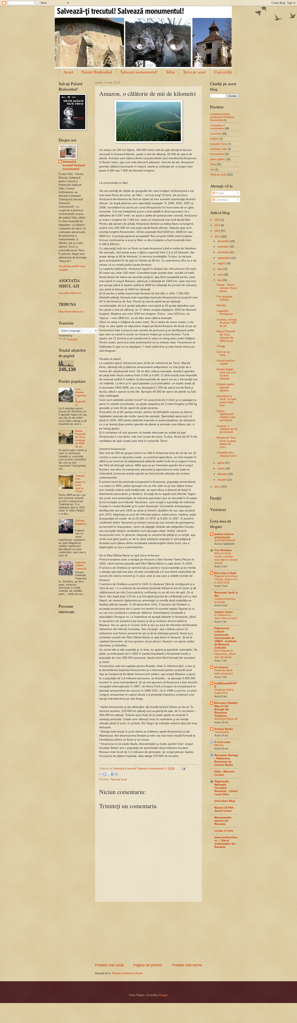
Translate (72, 339)
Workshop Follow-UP (226, 719)
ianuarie (222, 479)
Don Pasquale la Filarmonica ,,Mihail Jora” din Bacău (225, 654)
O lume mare (222, 742)
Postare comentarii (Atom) (127, 973)
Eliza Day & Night (225, 573)
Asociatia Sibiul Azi (70, 293)
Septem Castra (223, 611)
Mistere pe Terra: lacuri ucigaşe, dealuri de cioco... (227, 442)
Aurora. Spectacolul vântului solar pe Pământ (226, 416)
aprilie (221, 462)
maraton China (218, 143)
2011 (217, 486)
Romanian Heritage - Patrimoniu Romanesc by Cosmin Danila (226, 760)
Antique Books (223, 728)
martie (221, 468)
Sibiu (170, 72)
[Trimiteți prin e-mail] (101, 774)
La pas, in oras (223, 830)
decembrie (223, 241)
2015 (217, 219)
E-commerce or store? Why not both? (226, 617)
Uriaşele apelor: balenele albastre (226, 387)
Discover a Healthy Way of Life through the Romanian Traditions (226, 709)
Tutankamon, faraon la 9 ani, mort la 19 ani (80, 483)
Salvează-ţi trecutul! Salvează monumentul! (74, 165)
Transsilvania (221, 732)
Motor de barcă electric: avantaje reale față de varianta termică (226, 558)
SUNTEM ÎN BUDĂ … (226, 540)
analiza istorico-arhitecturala (224, 536)
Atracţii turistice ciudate (226, 362)
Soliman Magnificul (80, 523)
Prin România (223, 550)
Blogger (163, 995)
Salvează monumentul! (139, 72)
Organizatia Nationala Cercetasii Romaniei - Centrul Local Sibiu (226, 788)
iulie (220, 269)
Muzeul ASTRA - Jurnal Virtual (224, 809)
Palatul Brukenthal (96, 72)
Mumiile (221, 305)
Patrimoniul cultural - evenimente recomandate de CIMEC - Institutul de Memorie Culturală (225, 638)
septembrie (224, 257)
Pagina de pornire (147, 965)
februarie (222, 473)
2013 (217, 230)
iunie (220, 274)
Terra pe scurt (194, 72)
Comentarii (221, 199)
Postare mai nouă (109, 965)
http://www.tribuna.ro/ (71, 311)
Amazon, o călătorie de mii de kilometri (227, 429)
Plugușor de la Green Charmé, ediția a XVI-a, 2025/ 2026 (226, 579)
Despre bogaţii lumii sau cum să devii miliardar (226, 374)
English (214, 138)
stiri (212, 169)
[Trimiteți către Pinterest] (116, 774)
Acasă (68, 72)
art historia (221, 667)
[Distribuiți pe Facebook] (113, 774)
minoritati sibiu (218, 148)
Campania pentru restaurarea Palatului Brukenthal (222, 117)
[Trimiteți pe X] (109, 774)
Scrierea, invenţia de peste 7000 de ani (227, 322)
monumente (217, 154)
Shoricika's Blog (224, 801)
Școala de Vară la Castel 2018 (224, 691)
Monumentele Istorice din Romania (222, 821)
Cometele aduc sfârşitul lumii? (227, 454)
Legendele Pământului (225, 312)
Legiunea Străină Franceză (80, 565)
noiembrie (223, 246)
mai (219, 280)
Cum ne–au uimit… (223, 353)
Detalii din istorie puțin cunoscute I (223, 672)
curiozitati (215, 133)
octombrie (223, 252)
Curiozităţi (223, 72)
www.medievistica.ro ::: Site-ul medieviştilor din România (226, 842)
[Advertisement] (148, 932)
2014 (217, 225)
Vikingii (221, 346)
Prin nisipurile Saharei (224, 298)
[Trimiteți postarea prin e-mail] (182, 768)
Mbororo (219, 745)
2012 (217, 236)
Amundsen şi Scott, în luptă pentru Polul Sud (226, 401)
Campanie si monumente (217, 127)
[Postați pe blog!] (105, 774)
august (221, 263)
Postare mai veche (187, 965)
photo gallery (217, 159)
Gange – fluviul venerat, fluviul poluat (227, 288)
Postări (219, 193)
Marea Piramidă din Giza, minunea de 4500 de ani (80, 438)
